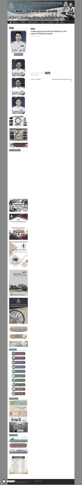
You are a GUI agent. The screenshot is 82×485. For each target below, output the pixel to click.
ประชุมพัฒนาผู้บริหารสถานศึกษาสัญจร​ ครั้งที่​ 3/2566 (61, 80)
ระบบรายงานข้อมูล (51, 22)
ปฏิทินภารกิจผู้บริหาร (18, 54)
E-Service (43, 22)
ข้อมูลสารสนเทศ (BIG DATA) (33, 22)
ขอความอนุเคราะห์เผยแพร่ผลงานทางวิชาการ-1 (37, 73)
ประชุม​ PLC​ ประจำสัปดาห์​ (35, 79)
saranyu (32, 36)
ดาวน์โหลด (57, 22)
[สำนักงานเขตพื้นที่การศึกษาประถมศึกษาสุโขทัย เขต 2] (10, 22)
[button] (18, 22)
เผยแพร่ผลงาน (32, 28)
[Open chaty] (4, 481)
